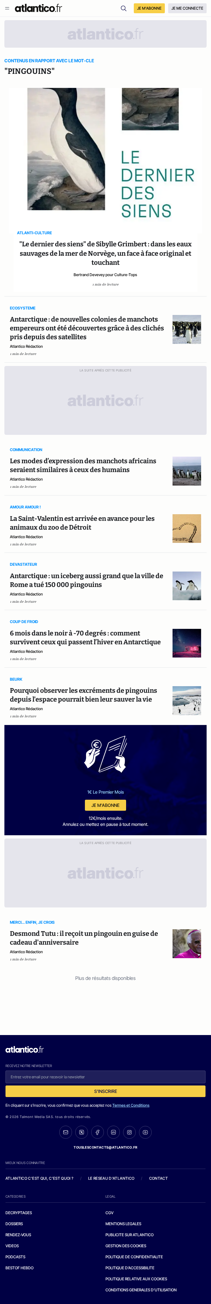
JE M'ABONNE (149, 8)
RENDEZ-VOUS (18, 1234)
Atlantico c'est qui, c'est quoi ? (39, 1178)
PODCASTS (15, 1256)
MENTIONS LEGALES (123, 1223)
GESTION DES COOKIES (126, 1245)
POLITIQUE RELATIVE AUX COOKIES (136, 1278)
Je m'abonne (105, 805)
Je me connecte (187, 8)
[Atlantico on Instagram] (129, 1132)
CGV (109, 1212)
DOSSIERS (14, 1223)
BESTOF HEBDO (19, 1267)
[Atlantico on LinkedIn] (113, 1132)
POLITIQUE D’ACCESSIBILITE (130, 1267)
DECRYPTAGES (18, 1212)
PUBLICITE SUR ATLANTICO (130, 1234)
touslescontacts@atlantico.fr (105, 1147)
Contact (158, 1178)
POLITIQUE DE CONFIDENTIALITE (134, 1256)
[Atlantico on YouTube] (145, 1132)
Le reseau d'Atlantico (111, 1178)
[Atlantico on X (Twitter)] (81, 1132)
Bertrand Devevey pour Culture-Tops (105, 274)
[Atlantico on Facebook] (97, 1132)
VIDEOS (12, 1245)
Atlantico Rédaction (26, 346)
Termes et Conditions (130, 1105)
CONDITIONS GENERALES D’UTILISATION (141, 1289)
